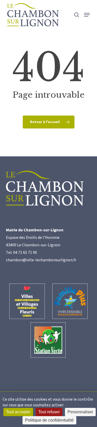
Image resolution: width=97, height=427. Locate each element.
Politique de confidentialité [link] (49, 420)
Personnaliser (80, 412)
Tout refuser (49, 412)
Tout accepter (18, 412)
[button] (87, 14)
